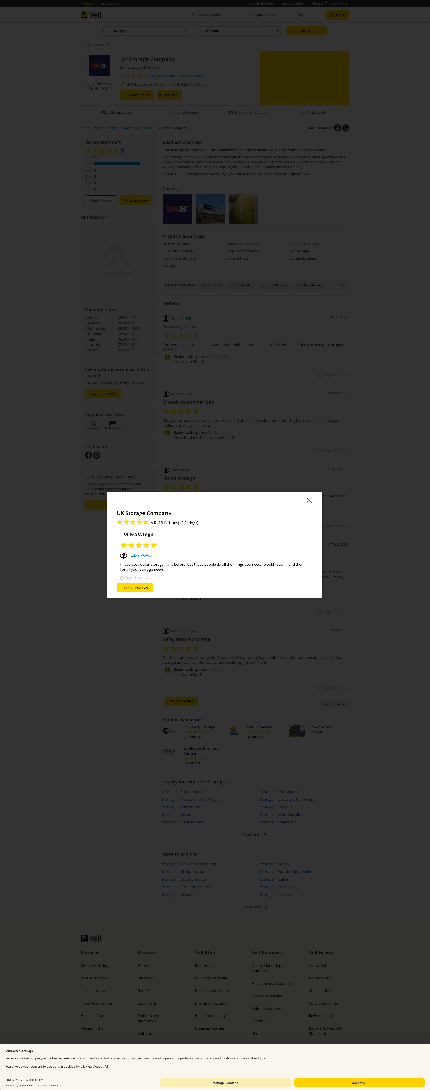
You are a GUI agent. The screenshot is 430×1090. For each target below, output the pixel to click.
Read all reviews (134, 587)
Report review (136, 577)
